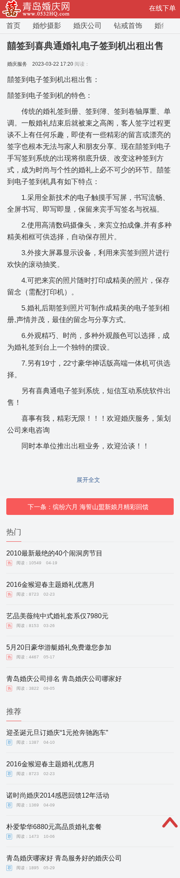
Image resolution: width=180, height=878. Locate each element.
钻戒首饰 (128, 26)
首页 (13, 26)
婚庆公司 (87, 26)
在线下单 (162, 8)
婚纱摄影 (47, 26)
